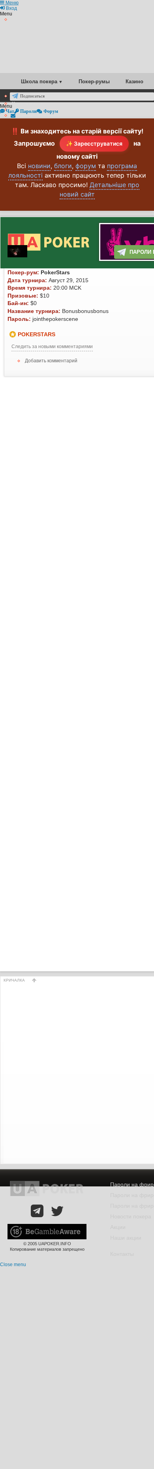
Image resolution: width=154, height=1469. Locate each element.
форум (85, 166)
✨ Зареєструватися (94, 143)
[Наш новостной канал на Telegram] (37, 1211)
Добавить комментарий (51, 361)
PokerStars (36, 334)
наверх (34, 980)
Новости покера (130, 1216)
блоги (63, 166)
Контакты (122, 1254)
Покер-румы (94, 81)
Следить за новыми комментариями (52, 346)
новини (39, 166)
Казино (134, 81)
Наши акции (125, 1237)
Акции (118, 1227)
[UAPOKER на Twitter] (57, 1211)
